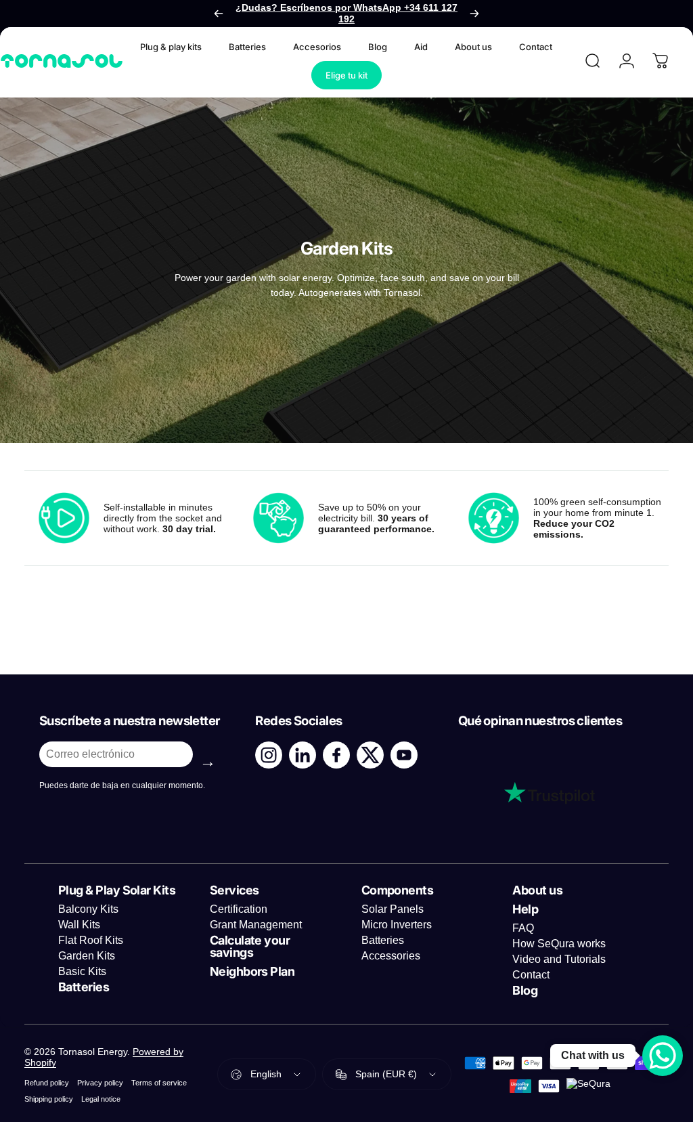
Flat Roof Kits (90, 940)
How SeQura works (559, 943)
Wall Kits (79, 924)
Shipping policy (48, 1099)
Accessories (390, 956)
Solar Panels (392, 909)
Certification (238, 909)
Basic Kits (82, 971)
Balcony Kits (88, 909)
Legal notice (100, 1099)
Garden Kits (86, 956)
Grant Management (256, 924)
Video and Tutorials (559, 959)
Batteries (382, 940)
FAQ (523, 928)
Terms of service (159, 1083)
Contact (531, 974)
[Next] (474, 13)
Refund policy (46, 1083)
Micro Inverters (396, 924)
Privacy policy (100, 1083)
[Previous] (218, 13)
